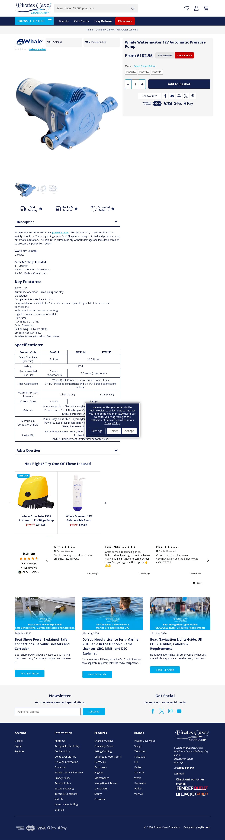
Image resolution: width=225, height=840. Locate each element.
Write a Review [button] (37, 49)
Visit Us (59, 799)
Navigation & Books (105, 783)
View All (138, 793)
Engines (98, 772)
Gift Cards (81, 21)
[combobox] (91, 8)
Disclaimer (61, 767)
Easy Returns (103, 21)
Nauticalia (140, 756)
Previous (10, 502)
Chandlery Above (104, 740)
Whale (137, 778)
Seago (138, 746)
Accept (129, 431)
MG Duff (139, 772)
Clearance (125, 21)
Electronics (100, 767)
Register (19, 751)
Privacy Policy (62, 778)
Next (105, 502)
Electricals (100, 762)
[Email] (172, 96)
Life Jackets (100, 788)
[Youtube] (179, 711)
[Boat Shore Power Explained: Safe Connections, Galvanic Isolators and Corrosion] (45, 613)
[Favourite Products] (186, 8)
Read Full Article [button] (30, 673)
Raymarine (140, 783)
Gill (136, 762)
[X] (186, 96)
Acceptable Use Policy (67, 746)
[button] (47, 560)
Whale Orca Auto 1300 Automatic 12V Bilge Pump (36, 518)
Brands (64, 21)
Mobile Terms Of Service (69, 772)
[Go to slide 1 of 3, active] (50, 537)
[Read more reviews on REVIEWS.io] (28, 573)
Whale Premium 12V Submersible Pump (79, 518)
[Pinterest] (193, 96)
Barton (138, 767)
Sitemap (59, 809)
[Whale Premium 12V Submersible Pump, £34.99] (79, 493)
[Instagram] (170, 711)
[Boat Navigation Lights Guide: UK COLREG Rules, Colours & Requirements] (180, 613)
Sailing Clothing (103, 751)
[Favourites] (36, 504)
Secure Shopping (64, 788)
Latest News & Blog (66, 804)
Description (25, 222)
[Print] (179, 96)
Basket (19, 740)
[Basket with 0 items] (205, 8)
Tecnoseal (140, 751)
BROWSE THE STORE (31, 21)
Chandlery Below (104, 746)
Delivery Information (66, 762)
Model (140, 66)
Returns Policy (63, 783)
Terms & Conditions (66, 793)
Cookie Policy (62, 751)
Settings (97, 431)
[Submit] (133, 8)
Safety (98, 793)
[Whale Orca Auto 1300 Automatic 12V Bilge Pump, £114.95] (36, 493)
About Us (60, 740)
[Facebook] (165, 96)
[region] (127, 560)
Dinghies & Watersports (108, 756)
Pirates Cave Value (144, 740)
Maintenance (101, 778)
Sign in (18, 746)
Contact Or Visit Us (65, 756)
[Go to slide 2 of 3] (57, 537)
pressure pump (60, 232)
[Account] (196, 8)
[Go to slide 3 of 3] (64, 537)
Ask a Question (28, 450)
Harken (138, 788)
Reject (114, 431)
